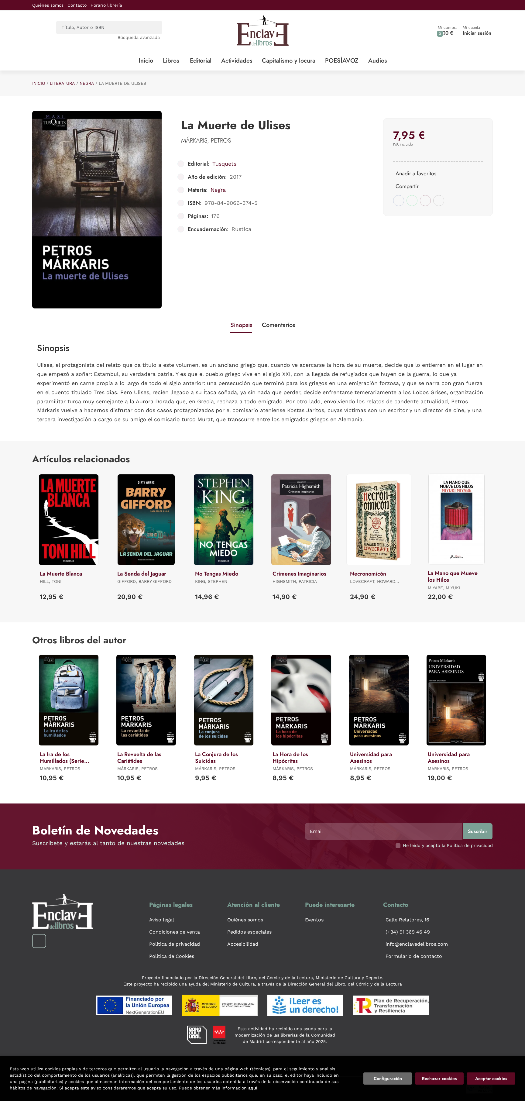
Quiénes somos (47, 5)
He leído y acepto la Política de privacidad (448, 845)
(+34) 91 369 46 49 (408, 932)
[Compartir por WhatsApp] (412, 200)
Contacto (77, 5)
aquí (252, 1088)
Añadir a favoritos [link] (416, 173)
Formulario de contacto (414, 956)
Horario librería (106, 5)
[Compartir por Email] (425, 200)
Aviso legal (161, 920)
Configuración (388, 1078)
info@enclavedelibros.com (417, 944)
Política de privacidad (174, 944)
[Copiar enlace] (438, 200)
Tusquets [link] (224, 163)
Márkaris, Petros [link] (206, 140)
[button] (447, 30)
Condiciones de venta (174, 932)
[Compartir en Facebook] (398, 200)
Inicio (38, 83)
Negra (87, 83)
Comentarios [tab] (278, 325)
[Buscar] (152, 27)
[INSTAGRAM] (39, 941)
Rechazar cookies (439, 1078)
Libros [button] (171, 60)
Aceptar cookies (491, 1078)
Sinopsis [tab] (241, 325)
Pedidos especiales (249, 932)
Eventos (314, 920)
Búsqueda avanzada (139, 37)
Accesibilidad (242, 944)
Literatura (62, 83)
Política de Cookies (171, 956)
